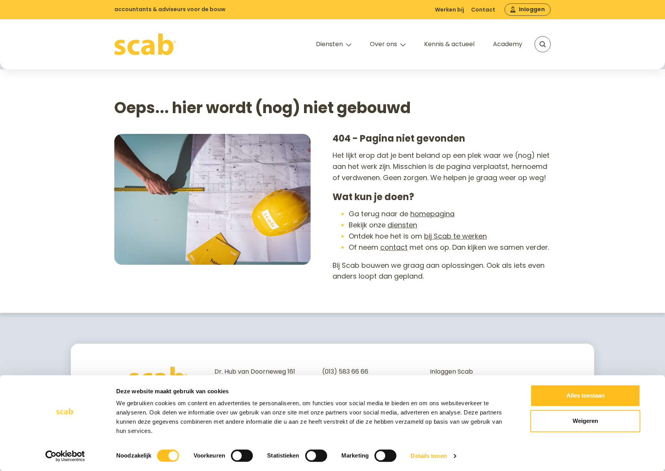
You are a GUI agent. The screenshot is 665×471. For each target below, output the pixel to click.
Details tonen (428, 456)
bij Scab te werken (455, 236)
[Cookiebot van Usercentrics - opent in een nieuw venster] (65, 456)
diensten (402, 225)
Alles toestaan (585, 395)
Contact (483, 9)
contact (394, 247)
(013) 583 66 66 (345, 371)
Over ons (383, 44)
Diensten (329, 44)
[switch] (242, 455)
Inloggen (532, 9)
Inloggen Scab (451, 371)
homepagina (432, 214)
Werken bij (449, 9)
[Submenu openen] (348, 45)
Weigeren (585, 421)
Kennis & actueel (449, 44)
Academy (507, 44)
